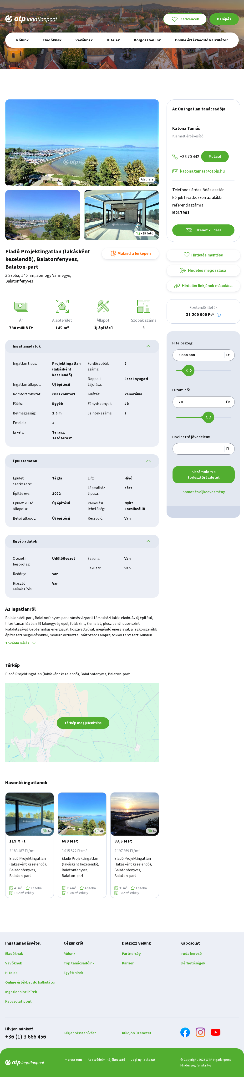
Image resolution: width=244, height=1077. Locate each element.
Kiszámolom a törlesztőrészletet (204, 474)
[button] (219, 315)
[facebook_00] (185, 1033)
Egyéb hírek (73, 972)
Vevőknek (13, 963)
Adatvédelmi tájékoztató (106, 1059)
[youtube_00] (215, 1033)
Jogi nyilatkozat (143, 1059)
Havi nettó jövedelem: (191, 437)
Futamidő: (181, 390)
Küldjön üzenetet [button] (137, 1033)
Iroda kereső (191, 953)
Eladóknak (14, 953)
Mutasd (215, 156)
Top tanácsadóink (79, 963)
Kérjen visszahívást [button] (80, 1033)
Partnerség (131, 953)
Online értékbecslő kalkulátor (30, 982)
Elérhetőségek (192, 963)
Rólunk (69, 953)
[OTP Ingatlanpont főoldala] (31, 19)
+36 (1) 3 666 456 (25, 1037)
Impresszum (73, 1059)
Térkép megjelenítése (83, 723)
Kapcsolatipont (18, 1001)
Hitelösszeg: (182, 343)
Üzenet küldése (208, 230)
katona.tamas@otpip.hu (202, 171)
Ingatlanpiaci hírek (21, 992)
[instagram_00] (200, 1033)
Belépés (224, 19)
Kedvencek (189, 19)
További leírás (17, 643)
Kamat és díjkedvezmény (204, 492)
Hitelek (11, 972)
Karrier (128, 963)
